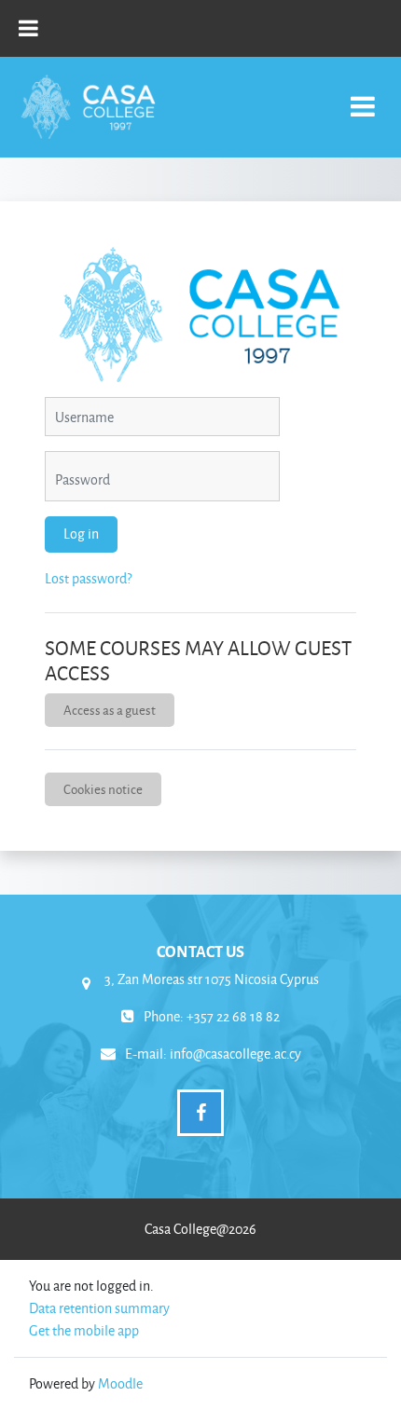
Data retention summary (99, 1308)
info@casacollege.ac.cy (235, 1053)
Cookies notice (103, 789)
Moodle (120, 1383)
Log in (81, 533)
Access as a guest (109, 710)
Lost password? (88, 578)
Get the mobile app (84, 1330)
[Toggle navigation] (363, 96)
